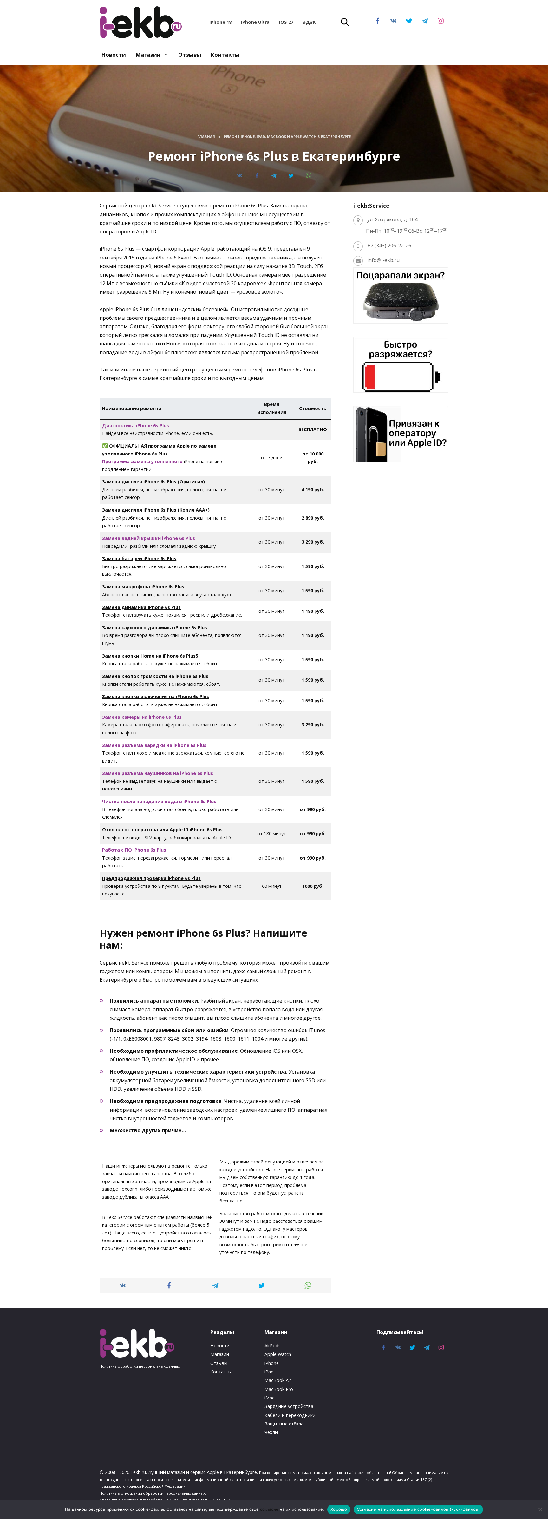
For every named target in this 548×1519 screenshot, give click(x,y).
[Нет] (540, 1509)
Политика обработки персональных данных (140, 1366)
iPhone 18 (220, 22)
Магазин (147, 54)
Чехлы (271, 1432)
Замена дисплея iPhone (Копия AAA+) (156, 510)
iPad (269, 1372)
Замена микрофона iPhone (143, 587)
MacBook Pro (278, 1389)
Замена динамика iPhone (141, 607)
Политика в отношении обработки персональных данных (152, 1493)
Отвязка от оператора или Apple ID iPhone (162, 830)
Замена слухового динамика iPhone (154, 628)
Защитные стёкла (283, 1424)
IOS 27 (286, 22)
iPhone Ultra (255, 22)
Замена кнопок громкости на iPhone (155, 676)
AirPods (272, 1346)
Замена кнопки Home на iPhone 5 (150, 656)
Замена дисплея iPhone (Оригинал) (153, 482)
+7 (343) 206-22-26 (389, 245)
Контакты (225, 54)
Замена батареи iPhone (139, 558)
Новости (113, 54)
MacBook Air (277, 1380)
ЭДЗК (309, 22)
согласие (269, 1509)
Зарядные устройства (288, 1406)
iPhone (241, 205)
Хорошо (338, 1509)
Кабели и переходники (290, 1415)
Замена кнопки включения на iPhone (155, 696)
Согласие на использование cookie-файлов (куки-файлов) (418, 1509)
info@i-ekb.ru (383, 260)
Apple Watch (277, 1354)
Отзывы (189, 54)
